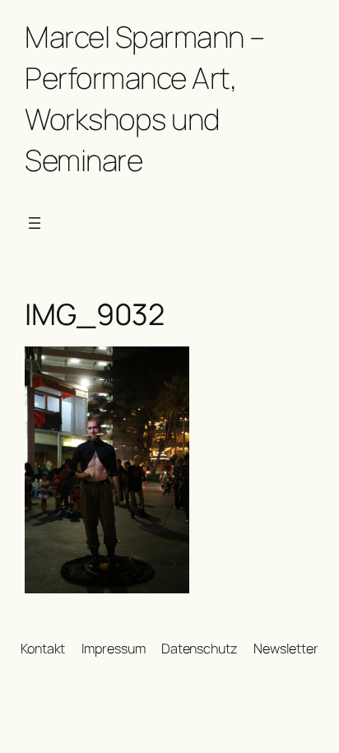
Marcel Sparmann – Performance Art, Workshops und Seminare (145, 98)
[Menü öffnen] (34, 223)
